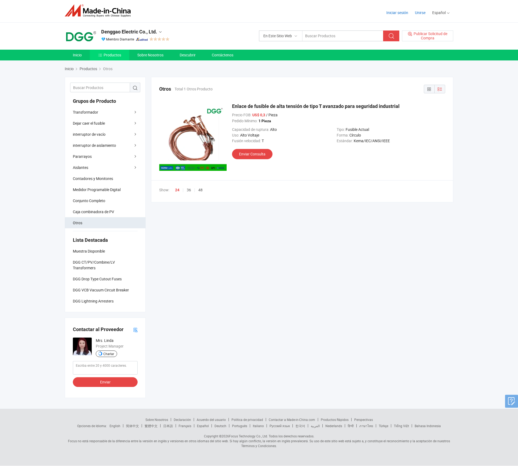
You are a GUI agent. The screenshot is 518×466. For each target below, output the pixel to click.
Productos (112, 54)
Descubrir (188, 54)
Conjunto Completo (89, 200)
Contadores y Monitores (93, 178)
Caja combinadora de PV (93, 211)
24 (177, 190)
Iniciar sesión (397, 12)
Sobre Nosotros (150, 54)
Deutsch (220, 426)
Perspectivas (363, 419)
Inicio (77, 54)
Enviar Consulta (252, 154)
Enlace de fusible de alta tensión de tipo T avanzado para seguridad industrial (316, 106)
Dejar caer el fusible (89, 123)
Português (239, 426)
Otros (77, 222)
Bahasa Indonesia (428, 426)
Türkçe (383, 426)
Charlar (108, 354)
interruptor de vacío (89, 134)
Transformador (85, 112)
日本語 (168, 426)
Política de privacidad (247, 419)
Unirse (420, 12)
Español (203, 426)
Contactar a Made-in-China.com (292, 419)
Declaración (182, 419)
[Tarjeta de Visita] (135, 329)
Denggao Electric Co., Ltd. (129, 32)
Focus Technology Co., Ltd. (248, 436)
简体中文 (132, 426)
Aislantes (80, 167)
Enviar (105, 382)
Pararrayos (82, 156)
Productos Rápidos (335, 419)
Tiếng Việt (401, 426)
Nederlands (333, 426)
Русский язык (280, 426)
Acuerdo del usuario (211, 419)
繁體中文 (151, 426)
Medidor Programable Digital (97, 189)
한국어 (300, 426)
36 (189, 189)
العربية (315, 426)
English (115, 426)
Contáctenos (222, 54)
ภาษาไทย (366, 426)
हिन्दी (351, 426)
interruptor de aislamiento (94, 145)
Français (185, 426)
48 (200, 189)
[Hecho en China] (99, 10)
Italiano (258, 426)
